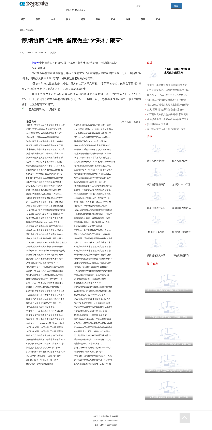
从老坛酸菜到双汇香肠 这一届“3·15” (42, 263)
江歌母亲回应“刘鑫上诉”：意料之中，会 (44, 279)
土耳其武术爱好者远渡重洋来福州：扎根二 (45, 295)
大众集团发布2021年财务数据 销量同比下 (44, 214)
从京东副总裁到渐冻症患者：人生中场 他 (92, 364)
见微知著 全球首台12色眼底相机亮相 (42, 137)
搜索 (176, 6)
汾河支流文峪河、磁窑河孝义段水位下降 (168, 90)
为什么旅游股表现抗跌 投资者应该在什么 (44, 246)
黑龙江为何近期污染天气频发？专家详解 (44, 315)
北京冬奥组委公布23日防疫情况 (40, 307)
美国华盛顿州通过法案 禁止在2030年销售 (44, 198)
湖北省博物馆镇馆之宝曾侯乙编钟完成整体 (93, 287)
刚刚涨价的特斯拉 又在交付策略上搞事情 (44, 178)
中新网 (35, 62)
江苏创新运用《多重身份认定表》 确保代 (44, 141)
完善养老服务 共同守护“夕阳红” (88, 343)
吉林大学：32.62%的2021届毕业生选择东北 (45, 323)
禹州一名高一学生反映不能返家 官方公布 (44, 283)
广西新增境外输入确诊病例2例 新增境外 (167, 114)
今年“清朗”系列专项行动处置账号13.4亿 (44, 133)
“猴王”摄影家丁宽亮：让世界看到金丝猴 (92, 303)
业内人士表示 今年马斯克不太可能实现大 (44, 238)
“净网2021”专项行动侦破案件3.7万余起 (167, 99)
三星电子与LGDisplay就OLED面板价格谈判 (45, 251)
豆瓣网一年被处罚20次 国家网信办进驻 (167, 85)
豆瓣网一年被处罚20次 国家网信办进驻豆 (44, 271)
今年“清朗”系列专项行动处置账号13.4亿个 (168, 290)
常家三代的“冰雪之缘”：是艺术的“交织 (43, 356)
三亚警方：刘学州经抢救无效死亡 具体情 (44, 311)
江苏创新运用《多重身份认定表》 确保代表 (169, 343)
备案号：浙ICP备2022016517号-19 (106, 421)
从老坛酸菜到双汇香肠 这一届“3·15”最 (168, 397)
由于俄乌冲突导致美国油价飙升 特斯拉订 (44, 202)
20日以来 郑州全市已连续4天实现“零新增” (45, 327)
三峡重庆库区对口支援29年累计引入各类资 (93, 307)
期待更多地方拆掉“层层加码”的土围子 (43, 348)
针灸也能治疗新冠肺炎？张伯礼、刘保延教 (45, 166)
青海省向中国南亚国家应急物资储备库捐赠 (93, 327)
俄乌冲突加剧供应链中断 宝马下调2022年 (44, 226)
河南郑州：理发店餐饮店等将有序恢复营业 (45, 319)
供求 (68, 19)
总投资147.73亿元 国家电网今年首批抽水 (44, 162)
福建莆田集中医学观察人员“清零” (89, 352)
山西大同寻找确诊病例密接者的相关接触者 (45, 291)
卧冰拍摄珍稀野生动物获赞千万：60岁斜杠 (93, 360)
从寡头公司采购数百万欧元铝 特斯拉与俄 (44, 206)
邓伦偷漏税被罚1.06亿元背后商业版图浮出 (45, 267)
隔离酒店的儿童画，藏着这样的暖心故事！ (45, 299)
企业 (53, 19)
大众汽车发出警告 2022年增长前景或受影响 (45, 210)
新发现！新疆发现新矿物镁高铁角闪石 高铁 (169, 370)
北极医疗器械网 (105, 416)
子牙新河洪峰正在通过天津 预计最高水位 (92, 311)
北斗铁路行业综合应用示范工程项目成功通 (45, 149)
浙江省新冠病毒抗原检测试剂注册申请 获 (44, 158)
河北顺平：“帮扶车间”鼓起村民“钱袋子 (43, 287)
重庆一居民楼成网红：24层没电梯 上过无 (92, 339)
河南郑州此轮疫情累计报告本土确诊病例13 (45, 339)
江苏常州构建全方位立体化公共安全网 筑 (44, 153)
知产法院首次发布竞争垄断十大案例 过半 (44, 259)
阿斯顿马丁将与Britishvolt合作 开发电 (43, 222)
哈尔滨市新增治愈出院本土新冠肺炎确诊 (168, 104)
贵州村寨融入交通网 (157, 124)
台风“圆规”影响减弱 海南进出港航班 (165, 109)
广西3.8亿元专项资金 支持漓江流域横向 (44, 129)
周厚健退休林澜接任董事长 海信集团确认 (44, 255)
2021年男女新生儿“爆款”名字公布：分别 (44, 303)
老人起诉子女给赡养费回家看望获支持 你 (92, 335)
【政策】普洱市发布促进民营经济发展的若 (45, 125)
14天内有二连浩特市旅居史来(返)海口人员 (93, 356)
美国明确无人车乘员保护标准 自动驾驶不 (44, 182)
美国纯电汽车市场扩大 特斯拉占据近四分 (44, 170)
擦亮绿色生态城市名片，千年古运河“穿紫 (92, 319)
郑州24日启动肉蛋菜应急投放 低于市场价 (44, 335)
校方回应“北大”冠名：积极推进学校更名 (92, 331)
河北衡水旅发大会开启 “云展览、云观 (166, 129)
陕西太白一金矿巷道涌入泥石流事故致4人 (92, 348)
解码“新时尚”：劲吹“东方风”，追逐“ (90, 295)
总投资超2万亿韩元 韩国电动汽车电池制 (44, 186)
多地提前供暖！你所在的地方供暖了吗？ (168, 119)
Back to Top (185, 418)
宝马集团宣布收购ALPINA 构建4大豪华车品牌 (46, 242)
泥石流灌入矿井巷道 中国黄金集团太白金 (92, 299)
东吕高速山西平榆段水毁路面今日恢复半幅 (93, 323)
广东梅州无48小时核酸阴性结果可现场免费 (45, 352)
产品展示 (29, 30)
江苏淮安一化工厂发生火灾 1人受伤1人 (167, 95)
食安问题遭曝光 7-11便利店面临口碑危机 (44, 275)
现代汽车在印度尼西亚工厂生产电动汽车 (44, 218)
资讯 (38, 19)
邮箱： (97, 425)
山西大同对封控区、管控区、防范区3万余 (45, 343)
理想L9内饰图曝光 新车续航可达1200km (44, 194)
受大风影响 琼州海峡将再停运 (39, 364)
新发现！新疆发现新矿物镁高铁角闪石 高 (44, 145)
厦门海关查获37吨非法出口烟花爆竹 (42, 360)
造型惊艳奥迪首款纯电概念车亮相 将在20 (44, 234)
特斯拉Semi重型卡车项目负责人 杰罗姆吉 (44, 230)
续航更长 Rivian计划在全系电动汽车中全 (44, 174)
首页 (23, 19)
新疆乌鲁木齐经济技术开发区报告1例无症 (92, 291)
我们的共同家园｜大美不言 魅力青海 (90, 315)
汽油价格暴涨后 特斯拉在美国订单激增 (43, 190)
